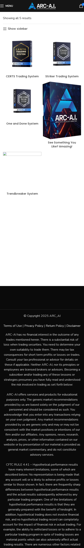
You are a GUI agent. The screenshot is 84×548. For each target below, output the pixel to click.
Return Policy (55, 326)
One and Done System (22, 124)
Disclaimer (73, 326)
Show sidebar (18, 29)
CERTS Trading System (22, 76)
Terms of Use (13, 326)
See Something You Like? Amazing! (62, 144)
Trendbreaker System (22, 194)
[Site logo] (42, 6)
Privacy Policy (33, 326)
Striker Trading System (62, 76)
